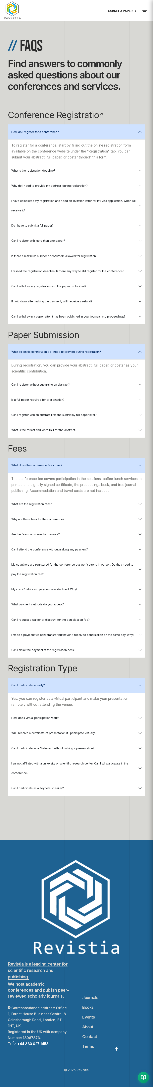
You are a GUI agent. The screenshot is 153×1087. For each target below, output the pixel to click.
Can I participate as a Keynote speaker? (37, 788)
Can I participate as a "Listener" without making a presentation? (52, 748)
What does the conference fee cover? (36, 465)
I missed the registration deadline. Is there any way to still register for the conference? (67, 271)
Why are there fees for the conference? (37, 519)
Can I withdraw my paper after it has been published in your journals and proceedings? (68, 316)
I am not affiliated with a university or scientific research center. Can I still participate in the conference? (69, 768)
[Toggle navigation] (144, 10)
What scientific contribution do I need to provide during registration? (56, 351)
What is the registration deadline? (33, 170)
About (87, 1026)
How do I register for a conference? (35, 132)
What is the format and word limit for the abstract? (43, 430)
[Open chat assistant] (143, 1077)
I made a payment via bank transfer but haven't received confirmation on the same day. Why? (72, 634)
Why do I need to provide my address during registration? (49, 185)
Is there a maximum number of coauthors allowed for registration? (54, 256)
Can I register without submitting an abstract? (40, 384)
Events (88, 1017)
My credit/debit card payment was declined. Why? (44, 589)
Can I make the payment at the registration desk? (43, 650)
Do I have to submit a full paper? (32, 225)
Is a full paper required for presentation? (38, 399)
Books (88, 1007)
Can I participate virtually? (28, 685)
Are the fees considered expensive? (35, 534)
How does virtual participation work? (35, 717)
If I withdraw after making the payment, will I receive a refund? (51, 301)
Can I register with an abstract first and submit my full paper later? (54, 414)
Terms (88, 1046)
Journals (90, 997)
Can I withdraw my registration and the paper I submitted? (48, 286)
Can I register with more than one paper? (38, 240)
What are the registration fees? (31, 504)
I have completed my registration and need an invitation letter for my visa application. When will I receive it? (74, 205)
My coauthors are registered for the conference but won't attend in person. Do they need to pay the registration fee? (72, 569)
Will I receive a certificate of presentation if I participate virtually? (53, 733)
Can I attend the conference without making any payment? (49, 549)
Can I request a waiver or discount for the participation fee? (50, 619)
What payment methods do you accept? (37, 604)
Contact (89, 1036)
